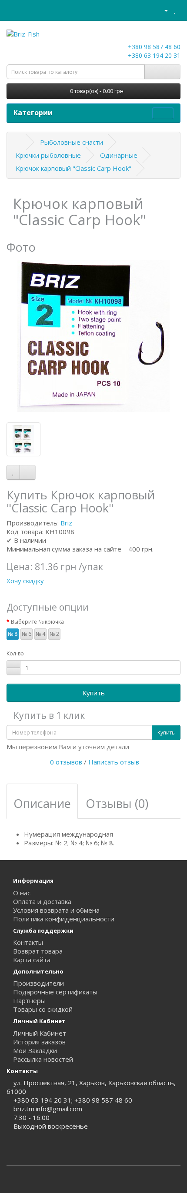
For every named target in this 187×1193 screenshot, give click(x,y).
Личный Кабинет (39, 1033)
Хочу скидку (25, 580)
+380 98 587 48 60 (153, 47)
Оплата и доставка (42, 901)
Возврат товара (38, 951)
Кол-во (15, 653)
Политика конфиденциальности (63, 918)
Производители (38, 983)
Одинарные (118, 155)
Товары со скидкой (43, 1009)
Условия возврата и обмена (56, 910)
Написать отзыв (113, 762)
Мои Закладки (35, 1050)
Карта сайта (31, 959)
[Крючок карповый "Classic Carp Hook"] (93, 336)
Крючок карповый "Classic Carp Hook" (73, 168)
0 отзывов (66, 762)
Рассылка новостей (43, 1059)
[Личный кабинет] (162, 10)
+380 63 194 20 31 (153, 55)
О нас (21, 892)
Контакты (28, 942)
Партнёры (29, 1000)
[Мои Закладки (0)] (175, 10)
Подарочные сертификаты (55, 991)
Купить (94, 692)
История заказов (39, 1041)
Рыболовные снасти (71, 142)
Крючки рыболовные (48, 155)
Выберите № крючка (37, 621)
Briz (66, 522)
